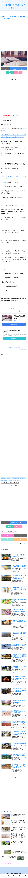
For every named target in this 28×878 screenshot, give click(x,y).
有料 (14, 480)
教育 (10, 480)
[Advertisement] (14, 35)
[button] (18, 72)
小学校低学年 (22, 478)
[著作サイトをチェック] (7, 535)
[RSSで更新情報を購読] (20, 539)
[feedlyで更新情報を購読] (7, 539)
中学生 (4, 482)
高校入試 (17, 482)
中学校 (8, 478)
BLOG (4, 478)
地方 (8, 482)
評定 (12, 482)
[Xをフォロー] (20, 535)
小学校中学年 (15, 478)
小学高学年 (5, 480)
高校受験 (19, 480)
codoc (25, 349)
